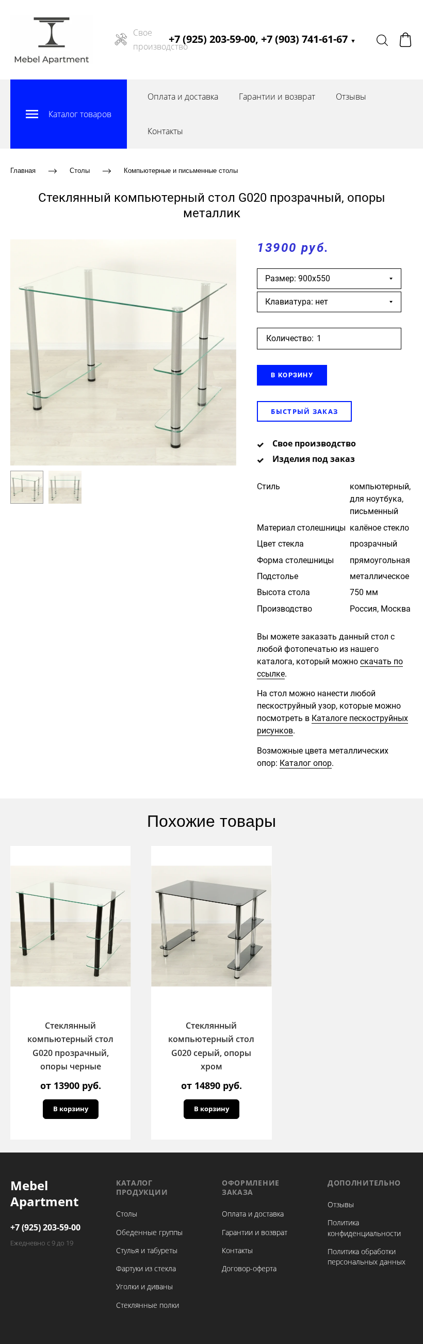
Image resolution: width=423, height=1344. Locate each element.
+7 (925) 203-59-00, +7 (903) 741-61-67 (262, 39)
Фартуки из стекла (146, 1268)
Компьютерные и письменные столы (181, 170)
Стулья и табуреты (146, 1250)
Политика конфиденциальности (364, 1228)
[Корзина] (405, 40)
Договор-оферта (249, 1268)
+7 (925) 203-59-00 (45, 1227)
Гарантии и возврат (277, 96)
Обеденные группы (149, 1232)
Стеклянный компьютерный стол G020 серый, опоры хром (211, 1046)
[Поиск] (382, 40)
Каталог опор (306, 763)
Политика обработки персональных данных (366, 1256)
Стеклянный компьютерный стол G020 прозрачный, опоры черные (70, 1046)
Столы (80, 170)
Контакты (165, 131)
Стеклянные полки (147, 1305)
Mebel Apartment (44, 1193)
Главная (23, 170)
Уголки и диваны (144, 1286)
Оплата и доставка (183, 96)
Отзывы (351, 96)
